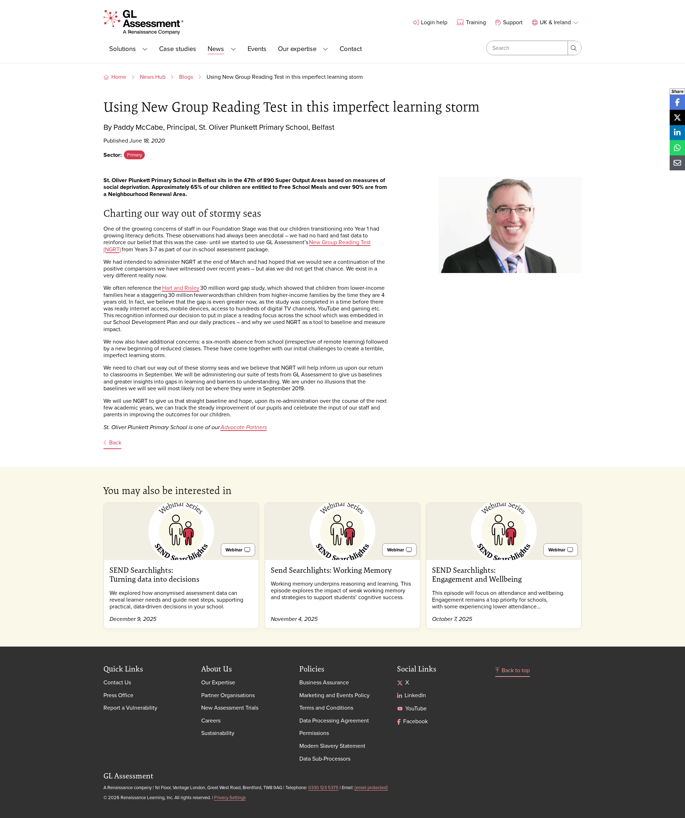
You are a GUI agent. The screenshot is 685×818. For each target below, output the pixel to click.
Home (118, 77)
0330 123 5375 (323, 787)
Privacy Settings (230, 797)
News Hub (153, 77)
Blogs (186, 77)
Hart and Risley (180, 288)
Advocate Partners (243, 427)
